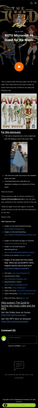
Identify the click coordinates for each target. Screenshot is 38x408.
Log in (23, 346)
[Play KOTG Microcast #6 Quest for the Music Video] (19, 66)
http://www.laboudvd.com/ (27, 291)
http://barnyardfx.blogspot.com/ (15, 279)
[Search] (31, 3)
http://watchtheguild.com (21, 273)
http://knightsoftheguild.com (14, 229)
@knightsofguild (25, 255)
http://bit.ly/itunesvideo (13, 315)
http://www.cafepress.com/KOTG (16, 268)
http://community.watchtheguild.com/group (19, 252)
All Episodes (8, 8)
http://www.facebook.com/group (15, 244)
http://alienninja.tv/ (19, 288)
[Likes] (15, 45)
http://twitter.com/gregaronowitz (16, 285)
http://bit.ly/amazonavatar (14, 321)
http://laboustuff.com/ (27, 294)
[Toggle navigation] (35, 3)
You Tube (25, 298)
